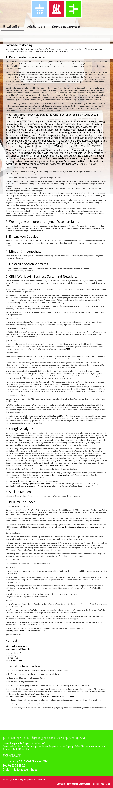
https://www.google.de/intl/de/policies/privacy (27, 631)
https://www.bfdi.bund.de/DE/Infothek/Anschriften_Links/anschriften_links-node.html (42, 696)
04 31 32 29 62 (16, 765)
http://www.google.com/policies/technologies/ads (24, 481)
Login (108, 783)
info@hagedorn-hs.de (14, 660)
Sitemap (100, 783)
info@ (15, 769)
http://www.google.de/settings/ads (31, 484)
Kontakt (92, 783)
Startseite (61, 783)
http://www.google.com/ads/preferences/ (35, 486)
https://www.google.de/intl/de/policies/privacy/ (29, 597)
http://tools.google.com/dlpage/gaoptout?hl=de (52, 465)
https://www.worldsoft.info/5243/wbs (51, 416)
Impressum (71, 783)
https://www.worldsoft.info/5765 (57, 349)
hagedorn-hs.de (28, 769)
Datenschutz (82, 783)
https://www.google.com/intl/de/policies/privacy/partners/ (51, 475)
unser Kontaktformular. (17, 749)
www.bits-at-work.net (36, 779)
